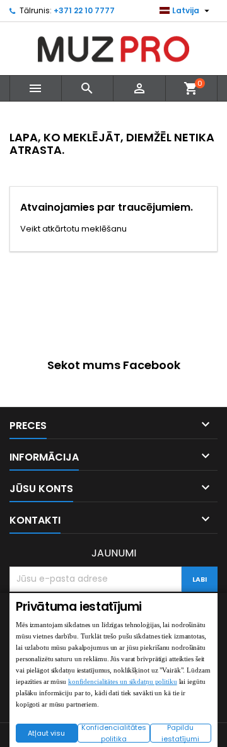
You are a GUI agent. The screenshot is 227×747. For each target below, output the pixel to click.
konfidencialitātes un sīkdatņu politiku (122, 681)
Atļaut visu (46, 733)
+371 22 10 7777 (84, 10)
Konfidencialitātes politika (113, 733)
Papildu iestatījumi (180, 733)
